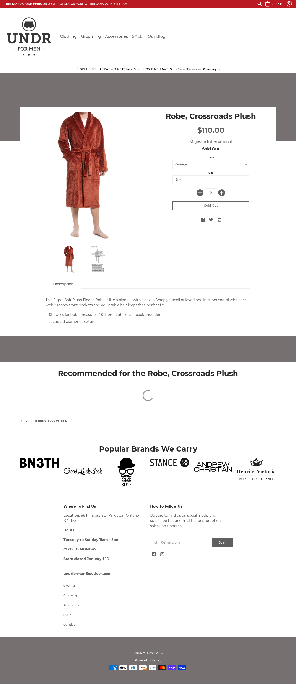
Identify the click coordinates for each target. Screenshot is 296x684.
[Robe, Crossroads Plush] (69, 259)
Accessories (71, 605)
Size (210, 172)
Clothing (69, 585)
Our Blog (69, 624)
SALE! (67, 614)
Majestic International (211, 141)
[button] (273, 4)
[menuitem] (260, 4)
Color (211, 157)
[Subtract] (200, 192)
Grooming (70, 595)
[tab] (63, 284)
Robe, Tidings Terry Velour (46, 421)
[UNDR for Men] (29, 36)
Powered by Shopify (148, 660)
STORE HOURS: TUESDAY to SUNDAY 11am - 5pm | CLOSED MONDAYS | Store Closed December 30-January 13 (148, 69)
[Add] (221, 192)
